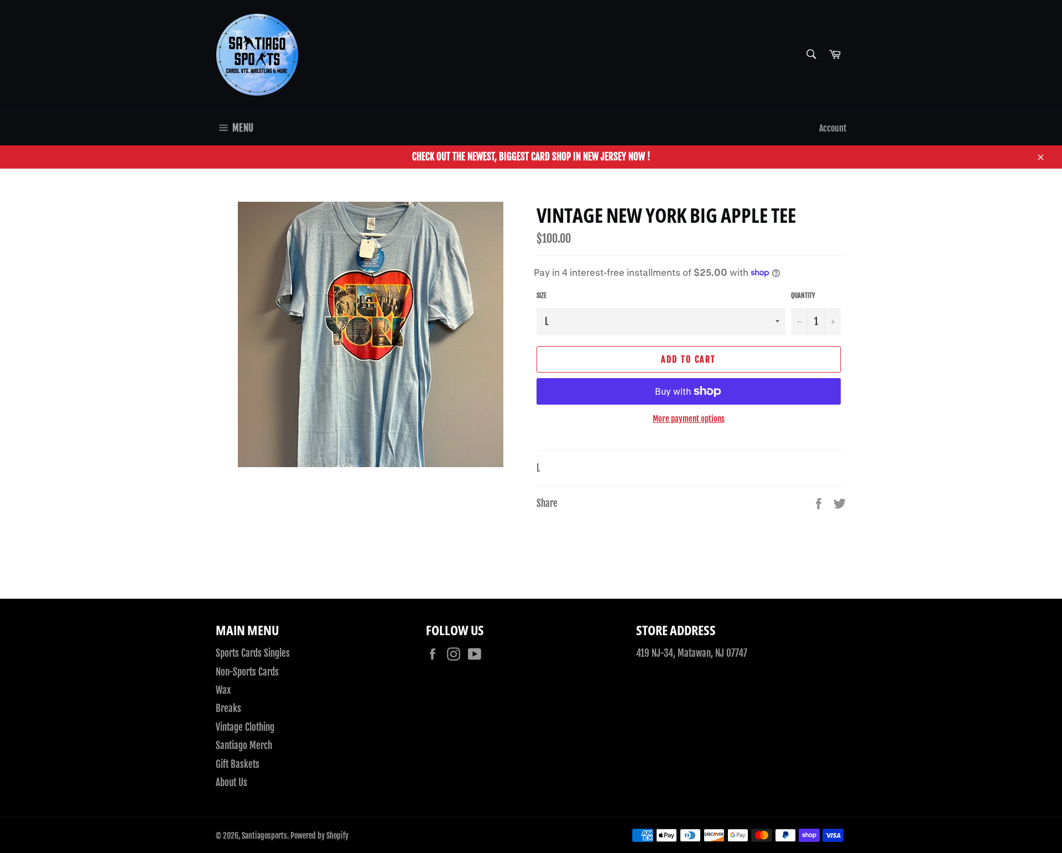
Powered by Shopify (319, 835)
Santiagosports (264, 835)
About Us (231, 782)
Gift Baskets (237, 764)
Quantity (803, 295)
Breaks (228, 708)
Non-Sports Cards (247, 672)
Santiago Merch (244, 745)
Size (541, 295)
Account (832, 128)
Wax (223, 690)
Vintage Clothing (245, 727)
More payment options (689, 419)
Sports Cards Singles (253, 653)
